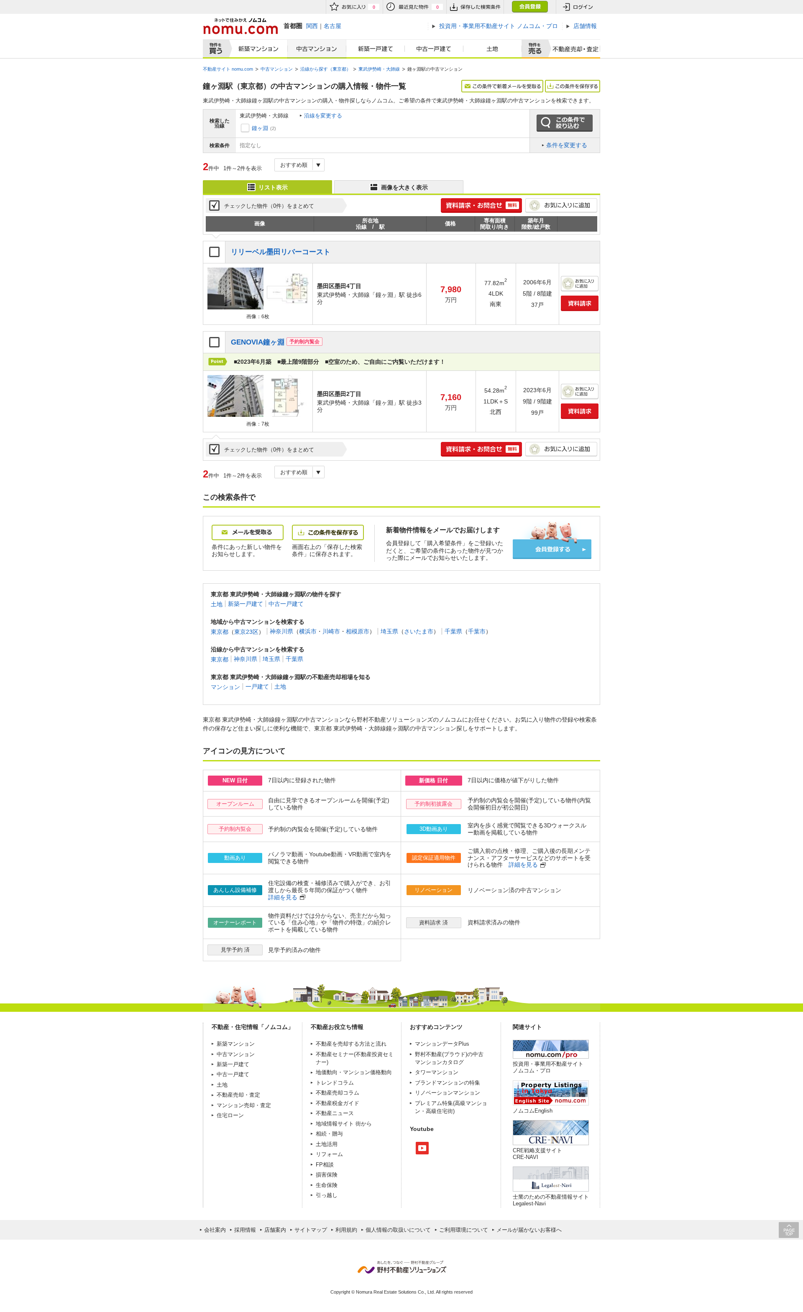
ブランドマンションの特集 (447, 1083)
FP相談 (325, 1164)
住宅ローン (230, 1115)
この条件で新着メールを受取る (502, 86)
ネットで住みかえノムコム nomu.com (240, 26)
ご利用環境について (463, 1230)
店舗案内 (275, 1230)
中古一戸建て (434, 49)
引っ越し (327, 1195)
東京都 (219, 631)
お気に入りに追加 (561, 205)
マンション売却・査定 (244, 1105)
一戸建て (257, 686)
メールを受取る (248, 532)
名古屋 (332, 26)
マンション (225, 686)
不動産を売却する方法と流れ (351, 1044)
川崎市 (331, 631)
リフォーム (329, 1154)
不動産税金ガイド (337, 1103)
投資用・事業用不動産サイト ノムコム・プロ (548, 1067)
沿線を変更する (323, 115)
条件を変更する (566, 145)
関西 (312, 26)
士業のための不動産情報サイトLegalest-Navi (551, 1200)
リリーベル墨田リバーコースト (280, 252)
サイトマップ (310, 1230)
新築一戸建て (375, 49)
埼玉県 (389, 631)
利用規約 (346, 1230)
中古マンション (316, 49)
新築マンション (256, 49)
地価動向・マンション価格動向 (354, 1072)
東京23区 (246, 631)
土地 (492, 49)
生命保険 (327, 1185)
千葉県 (453, 631)
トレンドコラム (335, 1083)
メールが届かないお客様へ (529, 1230)
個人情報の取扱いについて (398, 1230)
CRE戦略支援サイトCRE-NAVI (537, 1153)
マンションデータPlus (442, 1044)
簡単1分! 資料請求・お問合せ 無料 (481, 205)
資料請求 (579, 303)
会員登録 (530, 7)
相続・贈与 (329, 1134)
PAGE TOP (789, 1230)
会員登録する (552, 549)
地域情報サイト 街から (344, 1124)
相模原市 (357, 631)
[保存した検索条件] (475, 7)
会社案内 (215, 1230)
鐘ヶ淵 (260, 128)
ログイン (578, 7)
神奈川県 (281, 631)
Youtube (422, 1148)
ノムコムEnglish (532, 1111)
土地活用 (327, 1144)
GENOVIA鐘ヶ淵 (257, 342)
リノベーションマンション (447, 1093)
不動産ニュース (335, 1113)
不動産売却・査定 (238, 1095)
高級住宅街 (439, 1111)
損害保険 (327, 1175)
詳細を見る (523, 864)
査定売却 (572, 49)
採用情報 (245, 1230)
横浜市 (308, 631)
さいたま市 (418, 631)
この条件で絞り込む (565, 123)
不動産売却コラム (337, 1093)
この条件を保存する (572, 86)
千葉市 (477, 631)
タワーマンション (436, 1072)
